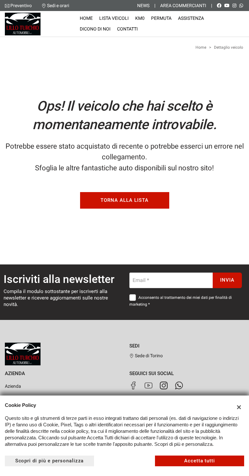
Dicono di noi (95, 28)
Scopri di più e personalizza (49, 461)
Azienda (13, 386)
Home (86, 18)
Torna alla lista (124, 200)
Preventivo (21, 5)
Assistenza (191, 18)
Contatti (127, 28)
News (143, 5)
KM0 (140, 18)
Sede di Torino (148, 355)
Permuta (161, 18)
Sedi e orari (58, 5)
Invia (227, 280)
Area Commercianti (183, 5)
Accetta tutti (199, 461)
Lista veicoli (114, 18)
